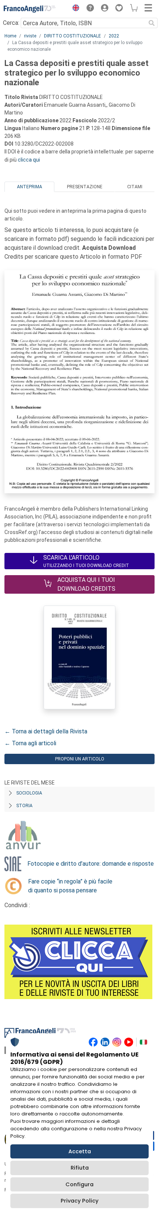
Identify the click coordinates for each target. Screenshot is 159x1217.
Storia (24, 805)
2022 (114, 36)
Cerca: (11, 22)
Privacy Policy (79, 1200)
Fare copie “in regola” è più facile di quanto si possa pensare (70, 886)
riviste (30, 36)
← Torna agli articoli (30, 743)
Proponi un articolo (79, 759)
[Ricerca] (152, 23)
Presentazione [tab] (84, 186)
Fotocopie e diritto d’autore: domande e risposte (90, 863)
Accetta (79, 1151)
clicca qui (29, 160)
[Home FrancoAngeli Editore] (29, 9)
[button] (74, 9)
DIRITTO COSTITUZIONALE (72, 36)
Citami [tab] (134, 186)
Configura (79, 1184)
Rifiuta (80, 1167)
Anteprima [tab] (29, 186)
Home (10, 36)
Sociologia (29, 793)
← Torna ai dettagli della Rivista (45, 731)
